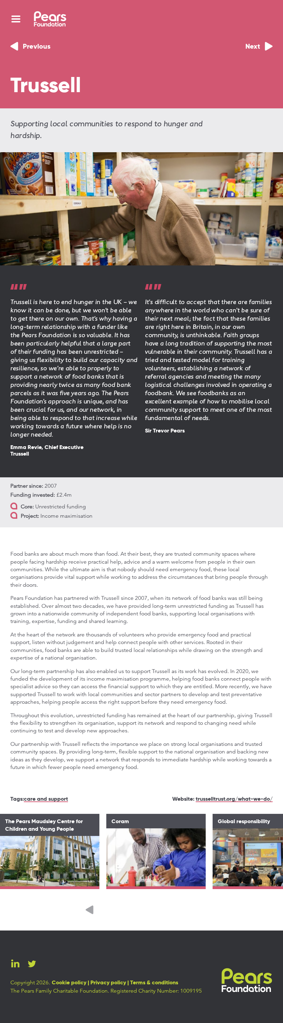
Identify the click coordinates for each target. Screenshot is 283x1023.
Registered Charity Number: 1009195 (156, 990)
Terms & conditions (154, 983)
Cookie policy (69, 983)
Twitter (31, 963)
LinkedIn (15, 963)
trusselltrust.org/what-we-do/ (234, 799)
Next (252, 46)
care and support (46, 799)
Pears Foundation (247, 980)
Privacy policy (108, 983)
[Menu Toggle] (16, 19)
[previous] (89, 910)
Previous (36, 46)
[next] (193, 910)
